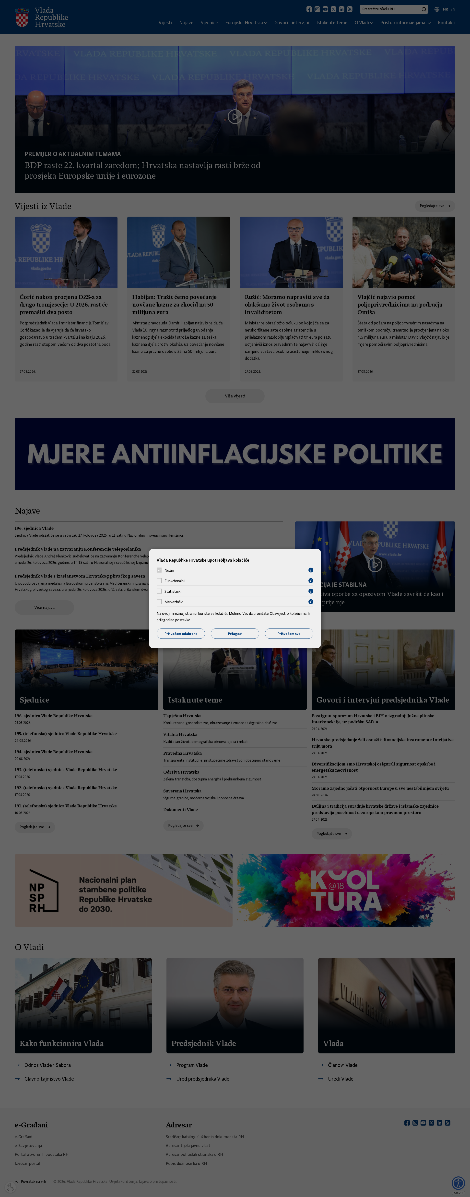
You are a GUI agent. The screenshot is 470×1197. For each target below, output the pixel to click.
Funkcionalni (174, 581)
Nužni (169, 570)
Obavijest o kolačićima (288, 613)
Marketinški (173, 602)
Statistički (172, 591)
